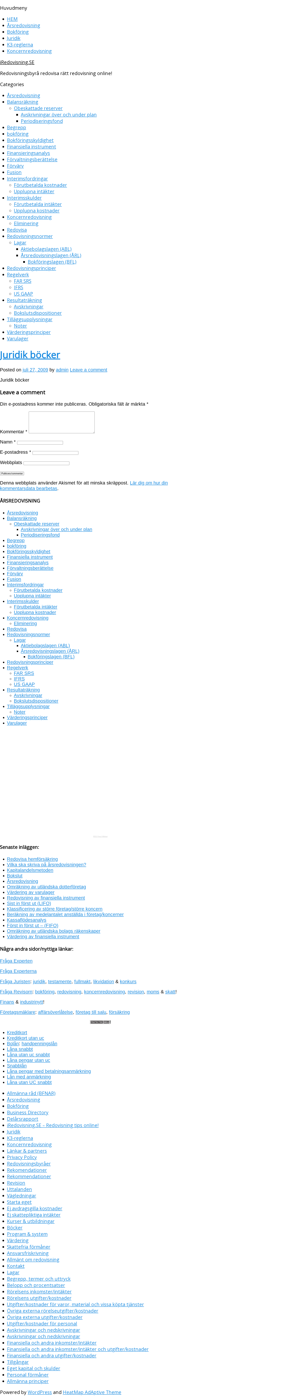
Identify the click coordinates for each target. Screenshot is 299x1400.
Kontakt (16, 1266)
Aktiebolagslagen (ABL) (46, 249)
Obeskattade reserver (38, 108)
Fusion (14, 172)
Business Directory (27, 1112)
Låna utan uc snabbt (28, 1054)
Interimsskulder (24, 198)
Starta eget (19, 1202)
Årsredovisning (23, 25)
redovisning (69, 991)
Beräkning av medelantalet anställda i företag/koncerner (65, 914)
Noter (20, 325)
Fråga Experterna (18, 971)
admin (62, 369)
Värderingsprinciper (29, 332)
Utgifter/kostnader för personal (42, 1323)
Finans (7, 1002)
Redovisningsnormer (30, 236)
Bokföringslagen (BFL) (52, 261)
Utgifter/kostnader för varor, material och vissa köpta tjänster (75, 1304)
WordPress (40, 1392)
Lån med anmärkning (29, 1076)
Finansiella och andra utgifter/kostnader (51, 1355)
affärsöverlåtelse (55, 1012)
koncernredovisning (104, 991)
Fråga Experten (16, 961)
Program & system (27, 1234)
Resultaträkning (24, 300)
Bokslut (14, 875)
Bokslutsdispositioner (38, 313)
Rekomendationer (27, 1170)
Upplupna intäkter (34, 191)
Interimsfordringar (27, 178)
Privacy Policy (22, 1157)
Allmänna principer (28, 1381)
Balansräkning (22, 102)
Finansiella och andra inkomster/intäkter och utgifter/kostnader (78, 1349)
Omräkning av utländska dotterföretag (46, 886)
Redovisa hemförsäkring (32, 859)
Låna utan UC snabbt (29, 1082)
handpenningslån (39, 1043)
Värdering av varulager (31, 892)
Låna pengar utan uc (28, 1060)
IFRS (18, 287)
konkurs (128, 981)
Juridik (13, 38)
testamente (59, 981)
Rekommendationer (29, 1176)
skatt (170, 991)
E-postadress (15, 452)
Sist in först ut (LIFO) (29, 903)
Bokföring (18, 32)
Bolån (13, 1043)
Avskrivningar (28, 306)
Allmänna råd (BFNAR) (31, 1093)
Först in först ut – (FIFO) (32, 925)
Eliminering (26, 223)
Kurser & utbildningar (31, 1221)
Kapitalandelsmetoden (30, 870)
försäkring (119, 1012)
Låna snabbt (20, 1049)
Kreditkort (17, 1032)
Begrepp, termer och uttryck (39, 1279)
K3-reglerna (20, 44)
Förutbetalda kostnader (40, 185)
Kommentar (13, 431)
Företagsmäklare (17, 1012)
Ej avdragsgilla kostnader (34, 1208)
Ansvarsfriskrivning (28, 1253)
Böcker (14, 1227)
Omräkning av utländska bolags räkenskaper (53, 931)
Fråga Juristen (15, 981)
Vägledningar (21, 1195)
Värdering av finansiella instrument (43, 936)
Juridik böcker (30, 354)
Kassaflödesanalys (26, 920)
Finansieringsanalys (28, 153)
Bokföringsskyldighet (30, 140)
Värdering (18, 1240)
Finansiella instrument (31, 146)
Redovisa (17, 230)
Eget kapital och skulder (33, 1368)
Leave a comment (88, 369)
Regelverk (18, 274)
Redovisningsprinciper (31, 268)
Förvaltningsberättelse (32, 159)
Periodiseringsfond (42, 121)
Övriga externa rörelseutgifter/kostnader (52, 1310)
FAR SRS (22, 281)
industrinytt (31, 1002)
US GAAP (23, 293)
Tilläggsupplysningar (29, 319)
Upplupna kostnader (37, 210)
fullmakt (82, 981)
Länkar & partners (27, 1151)
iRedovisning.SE (17, 62)
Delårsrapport (22, 1119)
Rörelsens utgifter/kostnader (39, 1298)
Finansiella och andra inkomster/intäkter (52, 1342)
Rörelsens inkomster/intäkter (39, 1291)
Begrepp (16, 127)
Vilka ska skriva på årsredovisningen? (46, 864)
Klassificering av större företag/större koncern (54, 909)
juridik (39, 981)
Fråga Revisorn (16, 991)
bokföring (18, 134)
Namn (8, 442)
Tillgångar (18, 1362)
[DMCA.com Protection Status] (100, 1022)
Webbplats (11, 462)
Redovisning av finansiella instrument (46, 897)
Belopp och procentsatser (36, 1285)
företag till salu (91, 1012)
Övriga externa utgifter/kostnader (45, 1317)
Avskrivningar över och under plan (59, 114)
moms (153, 991)
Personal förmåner (28, 1374)
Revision (16, 1183)
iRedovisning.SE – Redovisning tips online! (53, 1125)
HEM (12, 19)
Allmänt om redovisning (33, 1259)
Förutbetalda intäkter (38, 204)
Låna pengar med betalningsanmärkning (49, 1071)
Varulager (17, 338)
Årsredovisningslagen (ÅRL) (51, 255)
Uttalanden (19, 1189)
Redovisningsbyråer (29, 1163)
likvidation (103, 981)
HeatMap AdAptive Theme (92, 1392)
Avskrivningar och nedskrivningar (43, 1330)
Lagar (20, 242)
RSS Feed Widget (100, 836)
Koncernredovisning (29, 51)
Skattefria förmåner (28, 1247)
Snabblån (17, 1065)
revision (136, 991)
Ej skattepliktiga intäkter (34, 1215)
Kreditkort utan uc (25, 1038)
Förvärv (15, 166)
